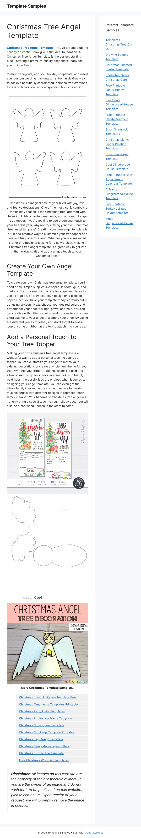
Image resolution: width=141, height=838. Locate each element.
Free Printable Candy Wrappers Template (117, 119)
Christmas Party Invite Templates (42, 711)
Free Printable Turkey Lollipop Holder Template (117, 208)
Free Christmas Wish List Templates (44, 760)
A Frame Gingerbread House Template (119, 194)
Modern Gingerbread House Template (119, 223)
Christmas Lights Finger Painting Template (117, 144)
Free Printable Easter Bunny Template (115, 90)
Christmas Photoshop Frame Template (45, 718)
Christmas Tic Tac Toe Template (41, 753)
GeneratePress (94, 832)
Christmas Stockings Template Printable (46, 732)
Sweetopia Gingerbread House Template (119, 104)
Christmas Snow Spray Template (41, 725)
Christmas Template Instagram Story (44, 746)
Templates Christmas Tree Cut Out (119, 44)
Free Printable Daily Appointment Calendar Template (119, 179)
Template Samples (26, 6)
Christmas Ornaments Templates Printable (48, 704)
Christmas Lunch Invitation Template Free (48, 697)
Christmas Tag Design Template (41, 739)
